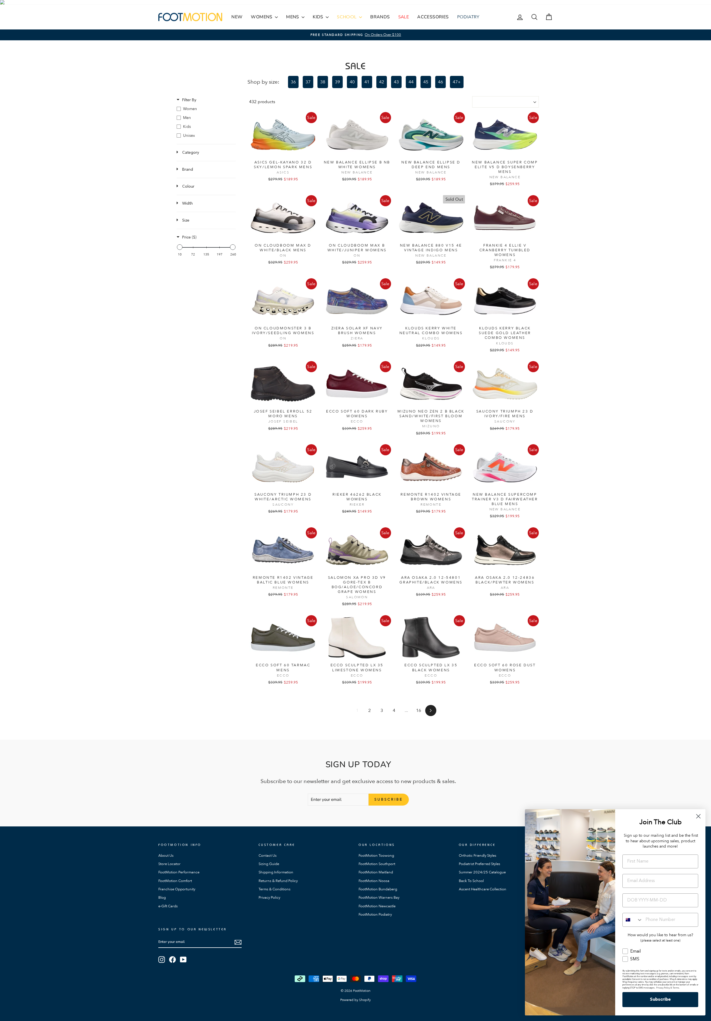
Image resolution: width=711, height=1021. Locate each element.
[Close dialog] (698, 816)
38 (322, 82)
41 (366, 82)
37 (308, 82)
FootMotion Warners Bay (379, 897)
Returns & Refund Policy (278, 880)
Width (187, 203)
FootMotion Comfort (175, 880)
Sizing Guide (269, 863)
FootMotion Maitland (376, 872)
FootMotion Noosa (374, 880)
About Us (166, 855)
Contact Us (268, 855)
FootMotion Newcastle (377, 906)
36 (293, 82)
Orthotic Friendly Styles (477, 855)
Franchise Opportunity (176, 889)
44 (411, 82)
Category (190, 153)
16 (418, 710)
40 (352, 82)
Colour (188, 186)
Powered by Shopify (355, 1000)
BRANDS (380, 17)
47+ (457, 82)
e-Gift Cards (168, 906)
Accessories (433, 17)
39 (337, 82)
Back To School (471, 880)
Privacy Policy (269, 897)
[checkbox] (206, 109)
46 (440, 82)
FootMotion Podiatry (375, 914)
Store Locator (169, 863)
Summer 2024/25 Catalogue (482, 872)
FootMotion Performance (178, 872)
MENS (293, 17)
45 (425, 82)
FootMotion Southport (377, 863)
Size (185, 220)
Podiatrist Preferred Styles (479, 863)
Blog (162, 897)
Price (189, 237)
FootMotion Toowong (376, 855)
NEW (236, 17)
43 (396, 82)
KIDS (318, 17)
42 (381, 82)
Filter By (189, 100)
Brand (187, 170)
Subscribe (660, 999)
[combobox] (633, 919)
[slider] (179, 247)
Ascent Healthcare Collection (482, 889)
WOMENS (262, 17)
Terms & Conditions (275, 889)
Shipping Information (276, 872)
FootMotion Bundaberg (378, 889)
